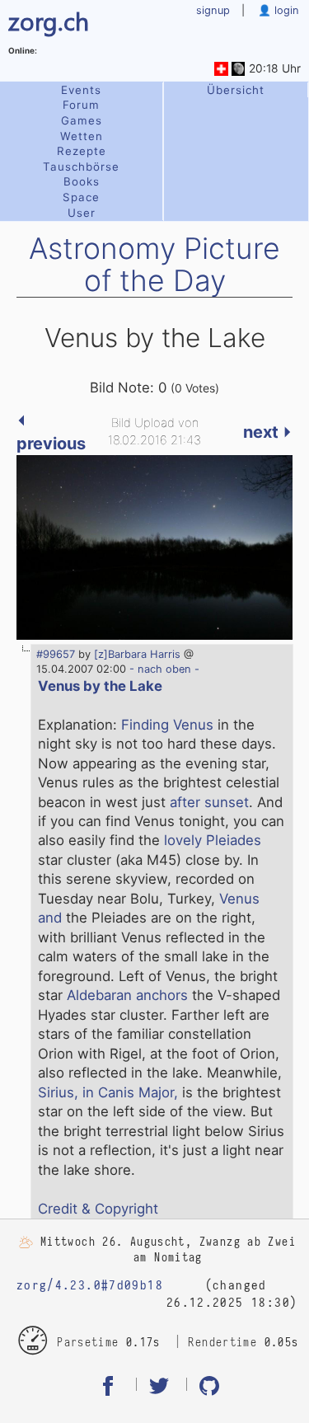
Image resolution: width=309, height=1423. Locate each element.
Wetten (81, 136)
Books (81, 181)
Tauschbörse (81, 166)
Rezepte (81, 150)
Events (81, 89)
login (285, 10)
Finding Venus (167, 724)
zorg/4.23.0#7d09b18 (89, 1286)
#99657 (55, 654)
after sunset (209, 802)
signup (213, 10)
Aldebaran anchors (127, 995)
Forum (81, 104)
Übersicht (236, 89)
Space (81, 197)
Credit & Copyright (98, 1208)
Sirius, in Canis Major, (108, 1092)
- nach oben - (162, 669)
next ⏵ (268, 432)
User (82, 212)
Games (81, 120)
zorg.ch (48, 20)
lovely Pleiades (212, 840)
